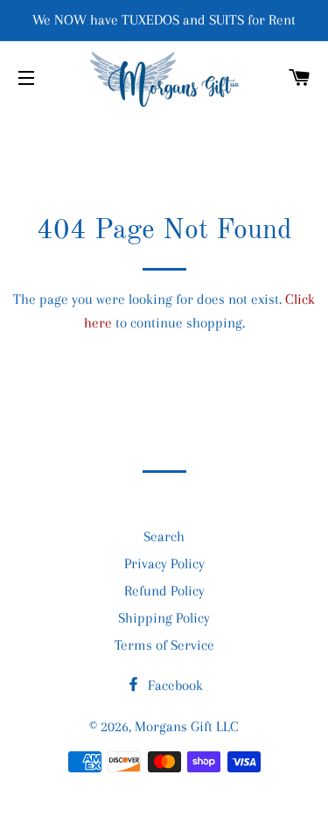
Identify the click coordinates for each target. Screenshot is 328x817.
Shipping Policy (164, 617)
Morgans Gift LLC (187, 726)
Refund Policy (164, 590)
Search (164, 536)
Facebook (173, 685)
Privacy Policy (164, 563)
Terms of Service (164, 645)
